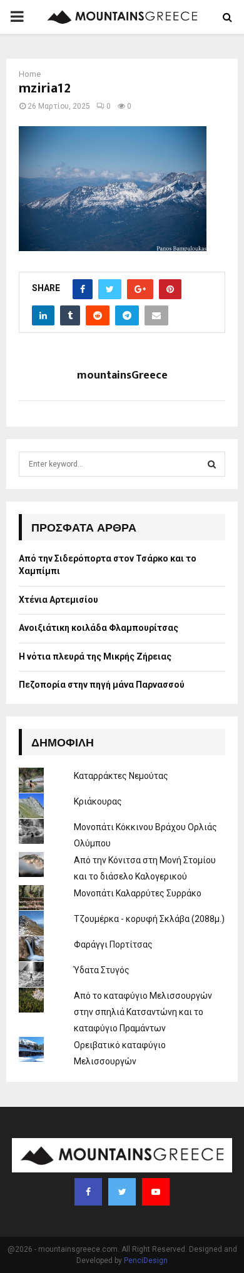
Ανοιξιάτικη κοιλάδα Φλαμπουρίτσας (98, 628)
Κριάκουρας (98, 801)
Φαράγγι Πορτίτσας (113, 944)
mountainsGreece (122, 376)
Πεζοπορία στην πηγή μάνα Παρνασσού (102, 685)
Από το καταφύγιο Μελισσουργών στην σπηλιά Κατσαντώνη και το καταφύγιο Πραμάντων (143, 1012)
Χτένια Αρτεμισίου (58, 600)
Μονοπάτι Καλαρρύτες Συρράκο (137, 893)
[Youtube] (156, 1192)
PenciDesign (146, 1260)
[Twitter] (122, 1192)
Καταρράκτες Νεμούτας (121, 776)
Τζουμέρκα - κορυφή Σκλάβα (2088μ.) (149, 919)
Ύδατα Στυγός (102, 970)
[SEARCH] (211, 464)
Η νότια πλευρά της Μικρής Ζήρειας (95, 656)
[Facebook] (88, 1192)
